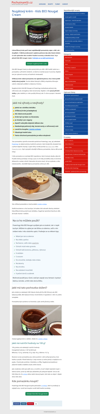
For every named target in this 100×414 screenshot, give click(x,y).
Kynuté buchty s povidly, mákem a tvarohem (73, 42)
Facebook (16, 403)
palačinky (35, 243)
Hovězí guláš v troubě (70, 17)
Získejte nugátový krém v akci (37, 64)
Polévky (67, 78)
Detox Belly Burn (69, 144)
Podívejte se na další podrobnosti (43, 58)
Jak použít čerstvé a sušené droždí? (74, 99)
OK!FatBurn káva (69, 157)
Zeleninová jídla (69, 85)
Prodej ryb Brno (69, 126)
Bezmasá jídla (68, 57)
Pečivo (66, 71)
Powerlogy (15, 144)
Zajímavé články (69, 92)
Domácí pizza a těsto (70, 24)
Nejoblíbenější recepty (72, 10)
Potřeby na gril (69, 123)
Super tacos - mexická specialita (73, 20)
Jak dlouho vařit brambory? (72, 95)
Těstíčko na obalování (70, 109)
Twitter (24, 403)
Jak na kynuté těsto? (70, 112)
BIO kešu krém (50, 146)
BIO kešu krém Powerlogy (71, 168)
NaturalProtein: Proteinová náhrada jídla (75, 154)
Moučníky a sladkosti (70, 67)
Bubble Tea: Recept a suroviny (72, 46)
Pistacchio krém (16, 149)
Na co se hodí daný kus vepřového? (74, 102)
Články (57, 4)
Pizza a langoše (69, 74)
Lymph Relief (68, 161)
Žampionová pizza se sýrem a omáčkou (75, 13)
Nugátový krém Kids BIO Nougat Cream (75, 164)
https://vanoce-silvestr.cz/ (71, 133)
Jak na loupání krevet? (70, 119)
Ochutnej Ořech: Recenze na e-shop (74, 151)
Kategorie (42, 4)
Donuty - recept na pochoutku (72, 34)
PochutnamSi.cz (52, 411)
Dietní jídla (67, 60)
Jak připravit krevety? (70, 116)
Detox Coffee (68, 147)
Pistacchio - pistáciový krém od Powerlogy (75, 171)
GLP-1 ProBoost (69, 140)
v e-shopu (44, 385)
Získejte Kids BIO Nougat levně (37, 394)
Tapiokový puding (69, 50)
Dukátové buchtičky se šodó (72, 37)
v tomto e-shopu (34, 129)
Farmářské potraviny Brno (71, 105)
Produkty (67, 137)
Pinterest (30, 403)
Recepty (50, 4)
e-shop (25, 374)
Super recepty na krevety (71, 30)
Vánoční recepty (69, 88)
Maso (66, 64)
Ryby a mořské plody (70, 81)
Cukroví (65, 4)
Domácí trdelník (69, 27)
